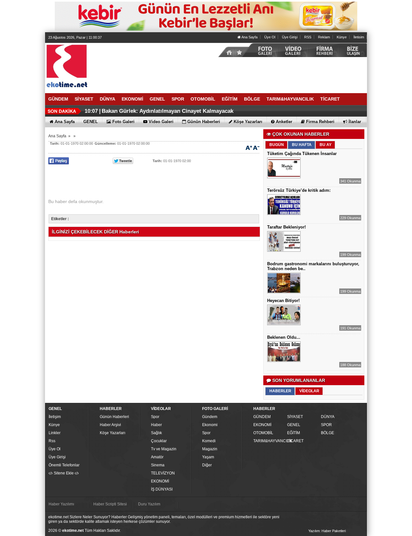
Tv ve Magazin (163, 449)
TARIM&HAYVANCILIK (269, 441)
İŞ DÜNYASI (162, 489)
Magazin (209, 449)
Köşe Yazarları (112, 433)
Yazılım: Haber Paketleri (327, 531)
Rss (52, 441)
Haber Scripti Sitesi (110, 504)
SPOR (326, 425)
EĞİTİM (293, 433)
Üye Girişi (289, 37)
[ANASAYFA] (116, 65)
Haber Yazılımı (61, 504)
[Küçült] (256, 147)
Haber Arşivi (110, 425)
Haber (156, 425)
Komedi (209, 441)
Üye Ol (269, 37)
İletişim (55, 416)
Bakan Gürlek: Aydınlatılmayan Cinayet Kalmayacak (167, 111)
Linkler (55, 433)
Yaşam (208, 457)
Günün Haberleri (114, 416)
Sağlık (156, 433)
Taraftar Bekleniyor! (286, 227)
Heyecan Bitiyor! (283, 300)
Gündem (209, 416)
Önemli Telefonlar (64, 465)
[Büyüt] (249, 147)
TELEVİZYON (163, 473)
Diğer (207, 465)
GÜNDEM (262, 416)
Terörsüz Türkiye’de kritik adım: (299, 190)
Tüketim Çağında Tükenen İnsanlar (302, 153)
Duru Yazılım (149, 504)
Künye (342, 37)
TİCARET (295, 441)
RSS (307, 37)
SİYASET (295, 416)
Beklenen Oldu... (283, 337)
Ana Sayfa (249, 37)
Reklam (324, 37)
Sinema (157, 465)
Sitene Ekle (64, 473)
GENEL (293, 425)
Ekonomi (210, 425)
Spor (155, 416)
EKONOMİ (160, 481)
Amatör (157, 457)
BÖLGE (327, 433)
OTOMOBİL (263, 433)
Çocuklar (159, 441)
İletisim (358, 37)
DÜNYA (327, 416)
